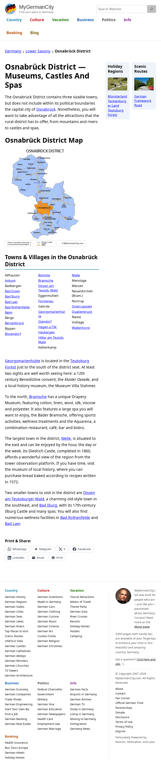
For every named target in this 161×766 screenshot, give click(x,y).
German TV (77, 704)
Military (43, 699)
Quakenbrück (82, 312)
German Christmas (50, 646)
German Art (45, 631)
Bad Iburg (12, 296)
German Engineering (19, 704)
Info (73, 683)
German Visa (46, 704)
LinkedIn (18, 558)
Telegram (45, 549)
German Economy (16, 689)
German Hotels (15, 752)
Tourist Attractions (82, 597)
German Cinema (48, 626)
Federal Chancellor (50, 689)
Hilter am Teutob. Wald (51, 339)
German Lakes (14, 621)
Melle (76, 275)
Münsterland (117, 96)
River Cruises (78, 616)
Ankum (10, 280)
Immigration (78, 724)
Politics (43, 683)
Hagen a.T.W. (47, 327)
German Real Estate (18, 724)
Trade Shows (13, 699)
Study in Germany (82, 709)
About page (142, 626)
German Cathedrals (18, 651)
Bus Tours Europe (16, 748)
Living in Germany (82, 714)
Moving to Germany (83, 719)
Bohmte (44, 275)
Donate (120, 712)
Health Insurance (16, 742)
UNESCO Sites (14, 641)
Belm (8, 312)
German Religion (49, 641)
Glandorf (45, 321)
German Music (47, 621)
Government (46, 694)
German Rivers (14, 626)
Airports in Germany (83, 694)
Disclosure (122, 717)
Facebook (84, 549)
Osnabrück (46, 109)
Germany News (80, 729)
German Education (50, 709)
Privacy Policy (124, 726)
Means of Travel (80, 602)
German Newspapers (51, 714)
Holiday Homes (80, 626)
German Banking (16, 719)
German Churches (17, 665)
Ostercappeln (82, 306)
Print (59, 558)
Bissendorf (13, 334)
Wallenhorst (81, 328)
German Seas (13, 616)
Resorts (75, 621)
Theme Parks (78, 606)
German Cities (14, 611)
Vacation (77, 590)
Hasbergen (46, 332)
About (119, 689)
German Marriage (49, 729)
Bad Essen (12, 291)
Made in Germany (49, 602)
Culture (43, 590)
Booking (11, 736)
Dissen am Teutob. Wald (48, 288)
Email (40, 558)
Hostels (75, 631)
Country (11, 590)
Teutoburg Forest (115, 112)
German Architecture (19, 675)
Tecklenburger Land (117, 103)
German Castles (15, 646)
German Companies (18, 694)
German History (15, 597)
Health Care (45, 719)
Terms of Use (124, 722)
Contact (120, 693)
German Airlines (80, 699)
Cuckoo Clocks (47, 636)
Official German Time (129, 703)
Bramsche (45, 280)
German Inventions (50, 597)
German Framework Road (142, 100)
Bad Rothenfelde (17, 307)
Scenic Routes (14, 636)
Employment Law (49, 724)
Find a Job (11, 714)
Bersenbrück (14, 323)
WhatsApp (20, 549)
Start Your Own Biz (17, 709)
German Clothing (49, 611)
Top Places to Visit (16, 631)
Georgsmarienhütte (51, 314)
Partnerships (123, 708)
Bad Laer (11, 302)
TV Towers (11, 670)
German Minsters (16, 661)
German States (14, 606)
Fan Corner (122, 698)
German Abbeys (15, 656)
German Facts (79, 689)
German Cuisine (48, 616)
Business (12, 683)
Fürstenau (45, 301)
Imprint (120, 731)
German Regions (16, 602)
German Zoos (79, 611)
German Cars (46, 606)
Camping (76, 636)
